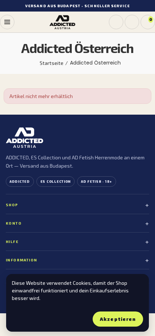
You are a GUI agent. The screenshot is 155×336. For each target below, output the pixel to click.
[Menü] (7, 22)
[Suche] (116, 22)
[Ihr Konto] (132, 22)
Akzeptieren (118, 319)
